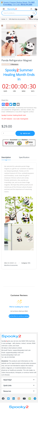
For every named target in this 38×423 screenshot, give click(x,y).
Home (3, 19)
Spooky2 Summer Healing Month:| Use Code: (19, 3)
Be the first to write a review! (19, 316)
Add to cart (26, 133)
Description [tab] (6, 157)
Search (33, 13)
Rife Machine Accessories (17, 19)
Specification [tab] (24, 157)
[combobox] (16, 13)
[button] (35, 26)
